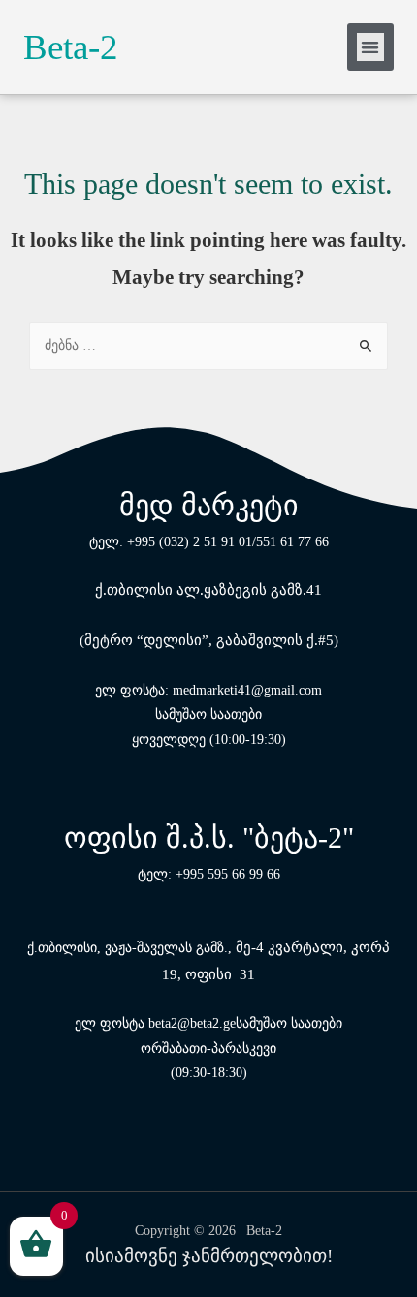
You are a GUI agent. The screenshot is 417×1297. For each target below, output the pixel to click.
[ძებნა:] (208, 345)
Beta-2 (70, 47)
